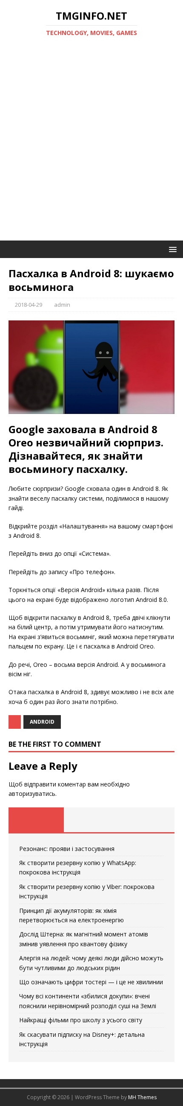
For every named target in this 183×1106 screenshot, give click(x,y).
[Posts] (36, 819)
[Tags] (91, 819)
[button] (171, 249)
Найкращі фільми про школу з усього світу (80, 1020)
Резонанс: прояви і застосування (66, 849)
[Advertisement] (91, 144)
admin (62, 304)
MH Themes (142, 1097)
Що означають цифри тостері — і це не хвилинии (91, 982)
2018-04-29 (28, 304)
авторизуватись (32, 793)
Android (42, 721)
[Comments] (146, 819)
